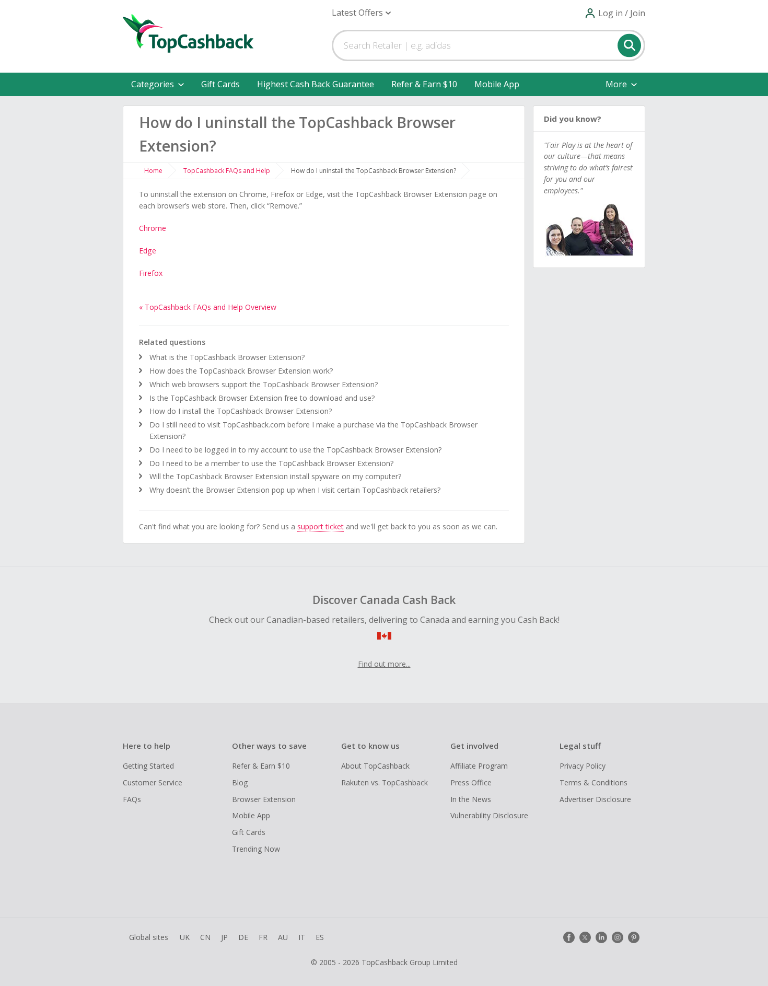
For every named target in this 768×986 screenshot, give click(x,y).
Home (153, 170)
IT (301, 937)
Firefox (150, 273)
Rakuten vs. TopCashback (384, 782)
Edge (147, 251)
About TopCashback (375, 766)
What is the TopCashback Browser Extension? (227, 357)
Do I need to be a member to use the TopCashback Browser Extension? (271, 463)
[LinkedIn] (601, 937)
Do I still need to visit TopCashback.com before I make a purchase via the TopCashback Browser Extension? (313, 430)
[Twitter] (585, 937)
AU (283, 937)
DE (243, 937)
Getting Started (148, 766)
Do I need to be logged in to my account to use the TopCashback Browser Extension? (295, 450)
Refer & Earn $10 (424, 84)
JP (224, 937)
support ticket (320, 526)
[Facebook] (569, 937)
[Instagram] (617, 937)
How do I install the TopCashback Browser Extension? (240, 411)
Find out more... (384, 664)
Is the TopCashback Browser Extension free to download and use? (262, 398)
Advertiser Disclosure (595, 799)
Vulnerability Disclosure (489, 815)
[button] (361, 12)
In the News (470, 799)
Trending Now (256, 849)
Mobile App (496, 84)
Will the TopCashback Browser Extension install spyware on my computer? (275, 476)
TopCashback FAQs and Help (226, 170)
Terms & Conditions (593, 782)
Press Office (471, 782)
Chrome (152, 228)
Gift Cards (220, 84)
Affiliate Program (479, 766)
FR (263, 937)
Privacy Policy (583, 766)
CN (205, 937)
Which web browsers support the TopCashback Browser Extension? (263, 384)
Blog (240, 782)
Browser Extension (264, 799)
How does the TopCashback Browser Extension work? (241, 371)
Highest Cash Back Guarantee (315, 84)
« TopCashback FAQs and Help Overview (207, 307)
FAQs (132, 799)
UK (185, 937)
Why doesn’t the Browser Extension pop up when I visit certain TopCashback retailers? (295, 490)
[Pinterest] (633, 937)
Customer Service (152, 782)
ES (320, 937)
